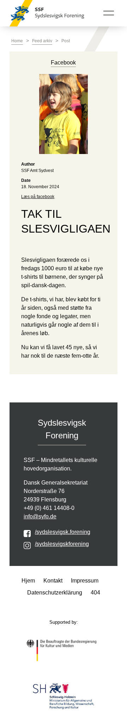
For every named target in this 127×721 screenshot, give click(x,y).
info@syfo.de (40, 516)
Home (17, 40)
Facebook (63, 63)
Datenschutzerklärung (54, 593)
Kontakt (52, 581)
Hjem (28, 581)
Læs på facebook (37, 196)
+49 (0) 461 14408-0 (49, 508)
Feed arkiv (42, 40)
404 (95, 593)
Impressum (84, 581)
